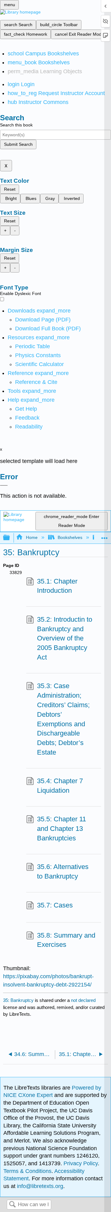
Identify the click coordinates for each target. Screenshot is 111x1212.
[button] (27, 418)
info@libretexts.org (39, 1186)
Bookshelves (70, 537)
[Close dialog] (4, 485)
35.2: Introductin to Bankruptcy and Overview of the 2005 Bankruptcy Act (64, 638)
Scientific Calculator (39, 364)
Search (12, 1205)
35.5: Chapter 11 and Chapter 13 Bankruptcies (61, 828)
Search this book (16, 124)
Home (32, 537)
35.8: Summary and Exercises (66, 940)
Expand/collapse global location (104, 536)
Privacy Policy (81, 1163)
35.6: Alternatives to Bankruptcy (62, 871)
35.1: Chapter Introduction (57, 586)
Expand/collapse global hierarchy (10, 538)
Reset (9, 189)
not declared (83, 1000)
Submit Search (18, 144)
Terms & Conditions (27, 1171)
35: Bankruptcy (18, 1000)
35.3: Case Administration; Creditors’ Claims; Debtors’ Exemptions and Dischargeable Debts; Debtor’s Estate (63, 719)
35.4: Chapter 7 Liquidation (60, 785)
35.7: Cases (55, 905)
